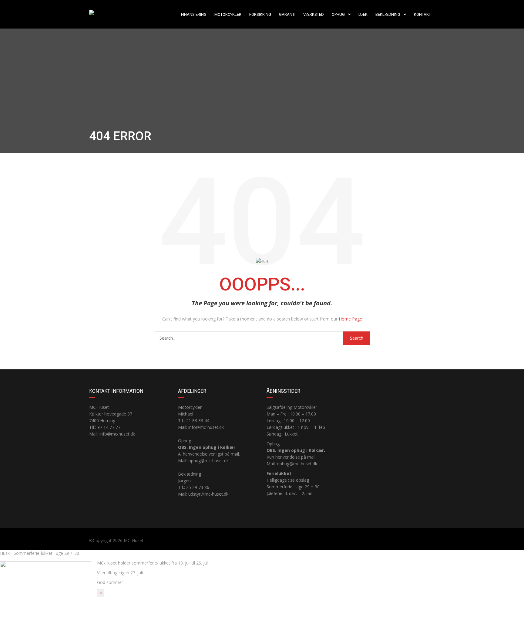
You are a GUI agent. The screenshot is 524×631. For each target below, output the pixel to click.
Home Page (350, 319)
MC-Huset (133, 540)
